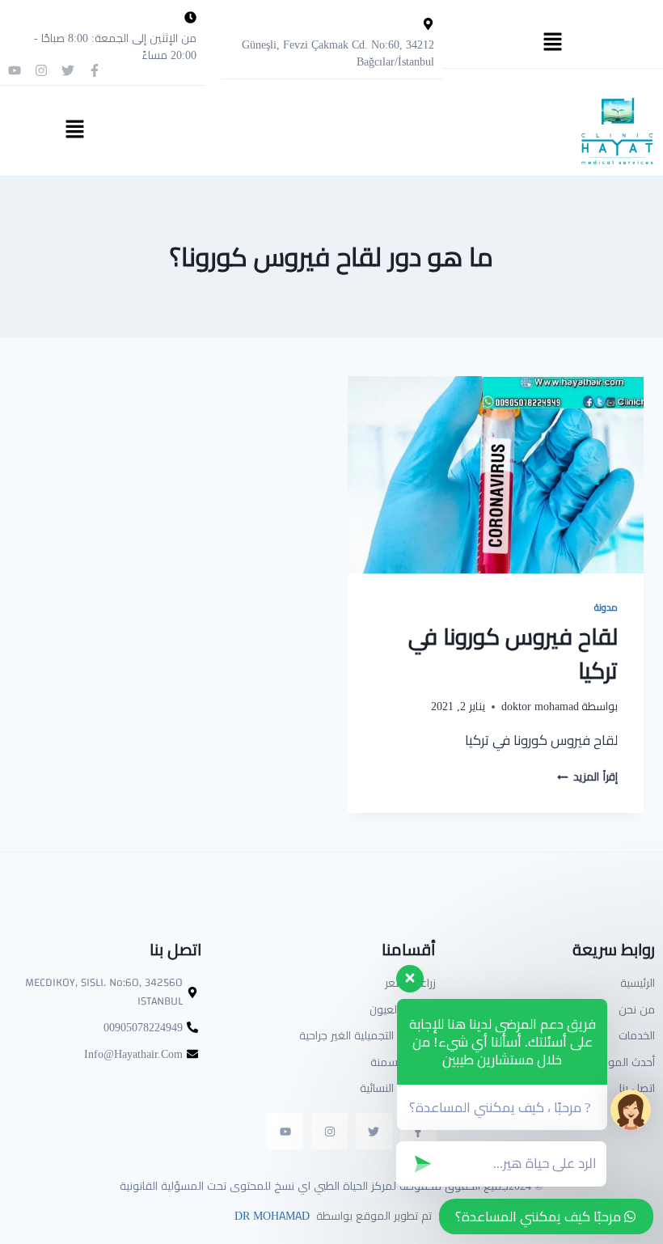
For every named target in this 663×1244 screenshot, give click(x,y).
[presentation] (496, 474)
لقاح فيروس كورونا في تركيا (513, 654)
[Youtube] (14, 70)
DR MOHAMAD (270, 1215)
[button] (552, 42)
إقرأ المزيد (587, 776)
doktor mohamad (540, 706)
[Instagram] (41, 70)
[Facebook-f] (94, 70)
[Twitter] (67, 70)
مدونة (606, 607)
